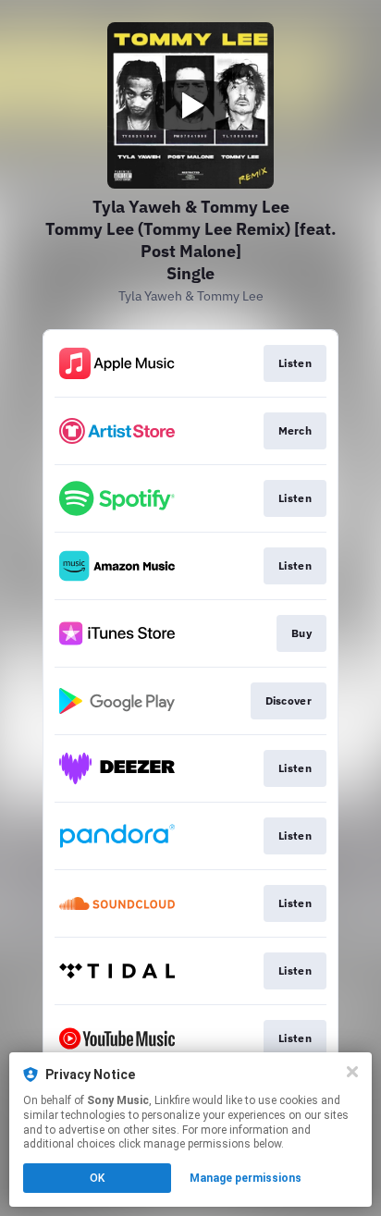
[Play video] (190, 105)
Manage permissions (245, 1178)
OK (97, 1178)
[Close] (352, 1072)
